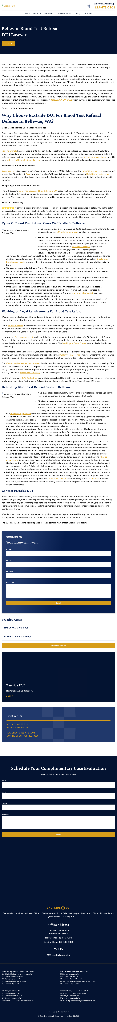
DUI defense (93, 478)
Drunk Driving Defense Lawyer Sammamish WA (77, 1001)
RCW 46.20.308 (15, 325)
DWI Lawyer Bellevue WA (69, 984)
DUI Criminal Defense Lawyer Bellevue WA (17, 974)
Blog (78, 13)
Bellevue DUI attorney (30, 372)
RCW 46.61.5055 (29, 378)
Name (9, 549)
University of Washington (95, 157)
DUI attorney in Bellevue (97, 174)
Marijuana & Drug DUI (16, 628)
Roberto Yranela (9, 151)
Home (27, 13)
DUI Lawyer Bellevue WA (11, 984)
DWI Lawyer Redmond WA (70, 998)
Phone (9, 572)
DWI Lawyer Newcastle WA (12, 998)
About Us (37, 13)
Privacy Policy (63, 1012)
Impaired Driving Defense (17, 637)
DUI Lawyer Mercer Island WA (12, 996)
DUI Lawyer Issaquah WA (69, 974)
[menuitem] (27, 13)
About (9, 696)
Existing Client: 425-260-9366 (23, 736)
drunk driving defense (20, 413)
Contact (88, 13)
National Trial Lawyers (92, 171)
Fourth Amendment (24, 337)
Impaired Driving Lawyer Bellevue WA (74, 991)
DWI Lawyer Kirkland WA (69, 976)
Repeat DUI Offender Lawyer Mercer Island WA (77, 981)
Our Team (48, 13)
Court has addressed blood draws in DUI (38, 191)
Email (9, 561)
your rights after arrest (82, 293)
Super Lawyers (9, 171)
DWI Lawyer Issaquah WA (11, 979)
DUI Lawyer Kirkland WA (10, 993)
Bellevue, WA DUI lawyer (62, 99)
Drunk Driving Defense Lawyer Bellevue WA (18, 972)
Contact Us (8, 43)
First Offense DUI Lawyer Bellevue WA (74, 972)
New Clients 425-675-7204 (21, 732)
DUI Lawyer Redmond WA (69, 996)
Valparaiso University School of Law (24, 160)
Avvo (28, 174)
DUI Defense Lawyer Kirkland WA (14, 981)
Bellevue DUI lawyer (81, 246)
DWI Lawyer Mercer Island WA (71, 979)
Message (10, 583)
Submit (58, 603)
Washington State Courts (74, 343)
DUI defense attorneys (67, 232)
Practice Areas (64, 13)
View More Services (58, 645)
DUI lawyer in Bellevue (69, 354)
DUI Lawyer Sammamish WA (12, 976)
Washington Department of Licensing (23, 363)
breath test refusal (57, 478)
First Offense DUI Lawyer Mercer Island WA (18, 1001)
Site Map (52, 1012)
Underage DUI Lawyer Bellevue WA (73, 993)
